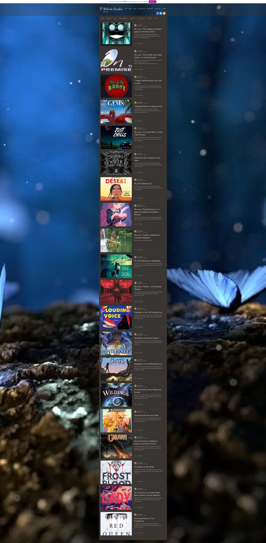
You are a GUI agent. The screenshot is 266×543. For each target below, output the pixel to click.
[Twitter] (160, 13)
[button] (163, 18)
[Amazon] (154, 13)
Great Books (132, 18)
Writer (105, 12)
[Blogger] (164, 13)
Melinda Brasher (113, 9)
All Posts (102, 18)
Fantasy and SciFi (141, 18)
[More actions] (163, 25)
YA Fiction (150, 18)
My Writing (109, 18)
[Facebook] (157, 13)
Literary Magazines (123, 18)
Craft (156, 18)
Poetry (115, 18)
